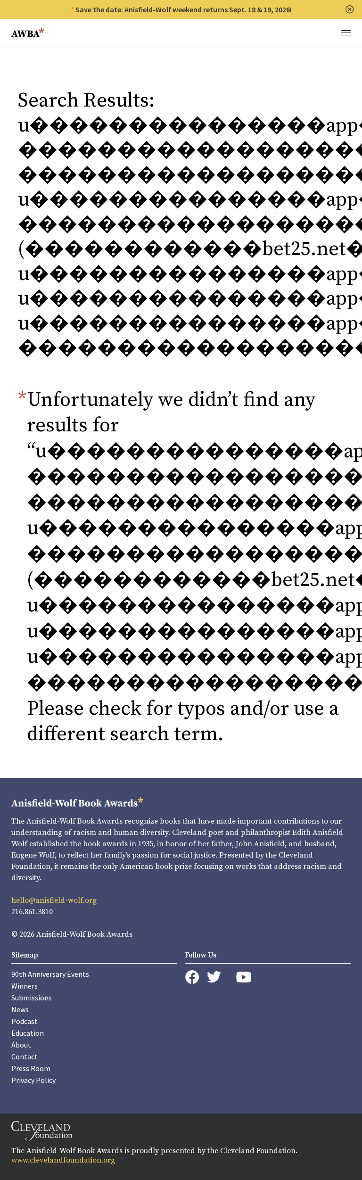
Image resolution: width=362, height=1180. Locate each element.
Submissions (31, 997)
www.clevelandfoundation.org (63, 1160)
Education (27, 1033)
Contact (24, 1056)
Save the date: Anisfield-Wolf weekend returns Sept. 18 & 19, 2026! (183, 9)
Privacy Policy (33, 1080)
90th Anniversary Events (50, 974)
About (21, 1044)
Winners (24, 985)
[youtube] (243, 977)
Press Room (30, 1068)
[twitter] (214, 977)
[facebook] (192, 977)
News (20, 1009)
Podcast (24, 1021)
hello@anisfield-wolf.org (54, 900)
